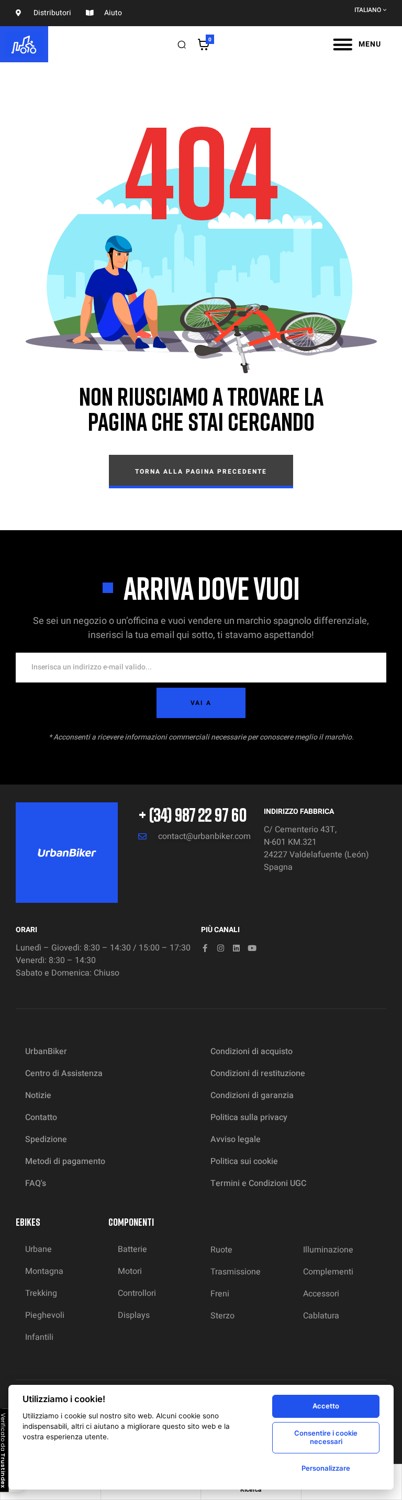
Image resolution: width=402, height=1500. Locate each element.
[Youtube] (252, 948)
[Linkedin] (236, 948)
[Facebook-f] (205, 948)
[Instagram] (221, 948)
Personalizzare (326, 1468)
